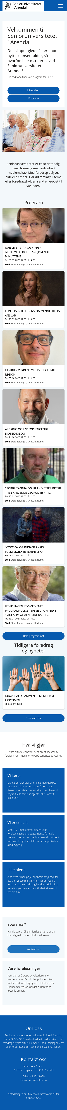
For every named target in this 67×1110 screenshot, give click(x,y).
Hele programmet (33, 636)
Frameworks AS (46, 1094)
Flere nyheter (33, 718)
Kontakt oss (34, 949)
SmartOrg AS (33, 1097)
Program (33, 98)
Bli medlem (33, 90)
